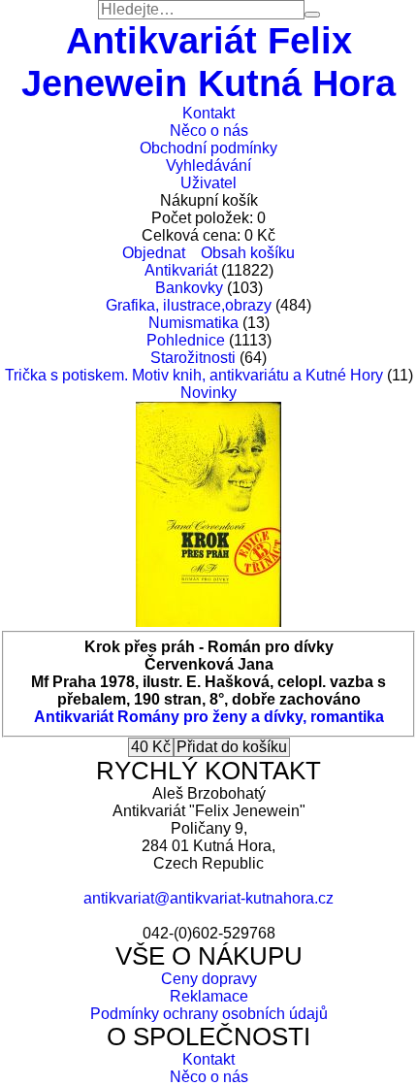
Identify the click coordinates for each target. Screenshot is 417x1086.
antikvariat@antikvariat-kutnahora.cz (208, 898)
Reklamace (209, 996)
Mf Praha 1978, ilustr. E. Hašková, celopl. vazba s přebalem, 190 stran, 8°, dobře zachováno (208, 691)
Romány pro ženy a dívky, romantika (250, 716)
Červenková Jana (208, 664)
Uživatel (208, 183)
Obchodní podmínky (208, 148)
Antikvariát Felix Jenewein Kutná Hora (208, 61)
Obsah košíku (248, 253)
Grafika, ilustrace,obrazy (189, 305)
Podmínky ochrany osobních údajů (209, 1013)
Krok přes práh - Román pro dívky (209, 647)
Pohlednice (185, 340)
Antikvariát (180, 270)
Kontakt (208, 113)
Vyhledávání (208, 165)
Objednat (153, 253)
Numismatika (193, 322)
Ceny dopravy (209, 979)
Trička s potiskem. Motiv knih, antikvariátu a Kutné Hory (194, 375)
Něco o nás (209, 130)
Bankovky (189, 288)
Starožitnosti (193, 357)
